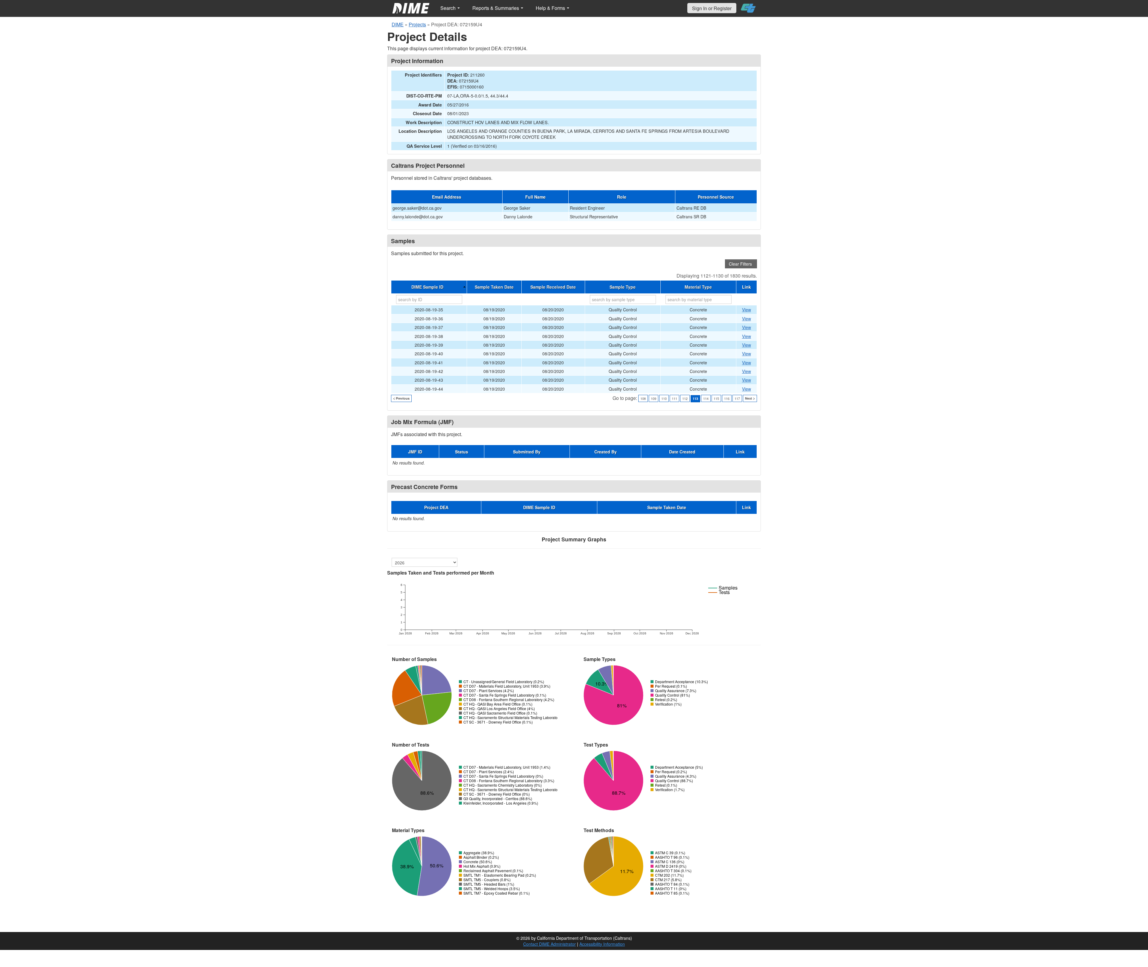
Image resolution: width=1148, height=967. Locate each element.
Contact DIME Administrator (549, 944)
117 (737, 398)
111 (674, 398)
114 (706, 398)
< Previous (401, 398)
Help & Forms (551, 7)
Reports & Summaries (496, 7)
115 (716, 398)
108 (643, 398)
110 (664, 398)
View (746, 310)
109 (653, 398)
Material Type (698, 287)
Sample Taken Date (494, 287)
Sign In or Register (712, 8)
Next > (750, 398)
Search (448, 7)
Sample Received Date (553, 287)
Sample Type (623, 287)
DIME (398, 24)
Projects (417, 24)
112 (685, 398)
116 (726, 398)
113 (695, 398)
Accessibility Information (602, 944)
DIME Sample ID (427, 287)
